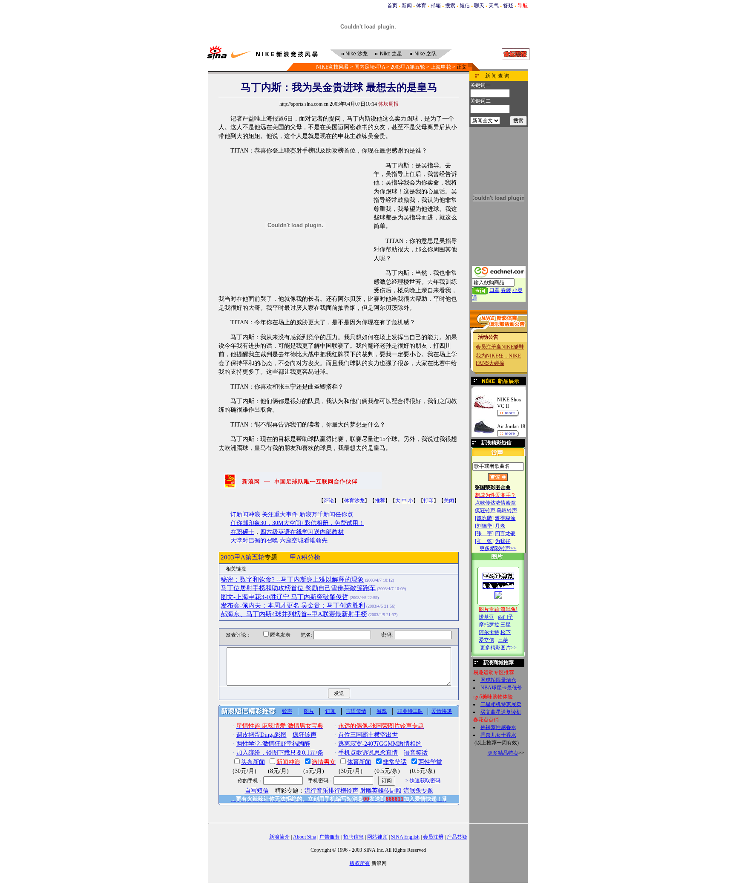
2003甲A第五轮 (408, 67)
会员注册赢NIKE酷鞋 (500, 347)
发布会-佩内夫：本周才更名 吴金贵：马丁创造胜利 (293, 605)
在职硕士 (242, 532)
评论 (329, 501)
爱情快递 (441, 711)
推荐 (380, 501)
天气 (494, 6)
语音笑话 (416, 753)
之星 (391, 54)
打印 (428, 501)
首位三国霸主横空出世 (368, 735)
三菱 (503, 640)
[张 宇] (484, 533)
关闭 (449, 501)
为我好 (502, 541)
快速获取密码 (425, 781)
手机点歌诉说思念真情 (368, 753)
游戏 (382, 711)
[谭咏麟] (484, 518)
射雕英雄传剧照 (381, 790)
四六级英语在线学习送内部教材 (302, 532)
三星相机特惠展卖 (500, 704)
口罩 (494, 290)
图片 (309, 711)
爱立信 (486, 640)
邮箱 (436, 6)
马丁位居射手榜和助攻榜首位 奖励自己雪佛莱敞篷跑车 (298, 588)
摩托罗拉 (489, 625)
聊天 (479, 6)
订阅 (330, 711)
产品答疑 (457, 837)
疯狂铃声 (485, 510)
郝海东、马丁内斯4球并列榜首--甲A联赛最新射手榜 (294, 614)
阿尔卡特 (489, 632)
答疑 (508, 6)
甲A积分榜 (305, 557)
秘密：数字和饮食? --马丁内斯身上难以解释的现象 (292, 579)
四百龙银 (505, 533)
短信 (465, 6)
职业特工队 (410, 711)
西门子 (505, 617)
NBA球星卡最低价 (501, 688)
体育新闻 (359, 762)
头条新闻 (253, 762)
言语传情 (356, 711)
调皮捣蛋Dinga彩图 (261, 735)
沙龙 (356, 54)
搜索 (450, 6)
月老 (500, 526)
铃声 (287, 711)
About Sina (304, 837)
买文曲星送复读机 (500, 712)
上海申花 (441, 67)
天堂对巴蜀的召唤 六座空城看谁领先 (279, 540)
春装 (506, 290)
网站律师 (377, 837)
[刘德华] (484, 526)
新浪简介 (279, 837)
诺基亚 (486, 617)
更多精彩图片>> (498, 648)
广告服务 (329, 837)
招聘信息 (353, 837)
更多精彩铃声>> (498, 548)
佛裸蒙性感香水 (498, 727)
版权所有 (360, 863)
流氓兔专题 (418, 790)
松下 (505, 632)
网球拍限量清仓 (498, 680)
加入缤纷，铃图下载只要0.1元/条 (279, 753)
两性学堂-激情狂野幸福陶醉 (273, 744)
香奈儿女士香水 (498, 735)
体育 (421, 6)
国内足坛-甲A (369, 67)
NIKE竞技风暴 (332, 67)
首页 (392, 6)
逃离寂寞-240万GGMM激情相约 (380, 744)
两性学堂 (430, 762)
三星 (505, 625)
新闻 (407, 6)
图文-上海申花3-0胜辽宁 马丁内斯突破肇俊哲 (284, 597)
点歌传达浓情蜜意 (495, 503)
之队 (425, 54)
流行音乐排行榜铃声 (331, 790)
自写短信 (257, 790)
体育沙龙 (354, 501)
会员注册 (433, 837)
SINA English (405, 837)
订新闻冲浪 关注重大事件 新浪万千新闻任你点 (291, 514)
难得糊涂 (505, 518)
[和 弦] (484, 541)
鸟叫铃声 (507, 510)
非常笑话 (395, 762)
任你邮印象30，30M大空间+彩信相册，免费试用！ (297, 523)
